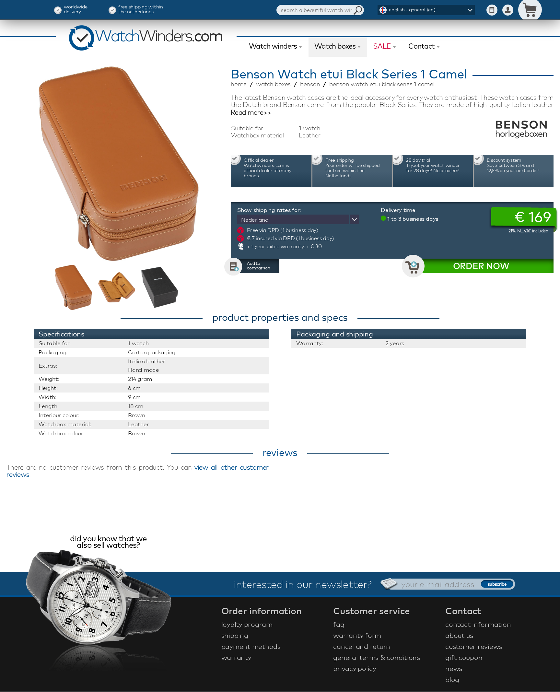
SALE (382, 46)
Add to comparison (258, 265)
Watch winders (273, 46)
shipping (234, 635)
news (453, 668)
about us (459, 635)
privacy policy (354, 668)
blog (452, 679)
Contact (421, 46)
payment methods (251, 646)
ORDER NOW (481, 266)
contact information (478, 624)
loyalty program (247, 624)
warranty (236, 657)
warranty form (357, 635)
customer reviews (473, 646)
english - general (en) (412, 9)
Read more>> (251, 112)
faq (338, 624)
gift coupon (463, 657)
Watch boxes (335, 46)
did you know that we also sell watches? (108, 542)
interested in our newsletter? (303, 584)
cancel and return (361, 646)
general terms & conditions (376, 657)
